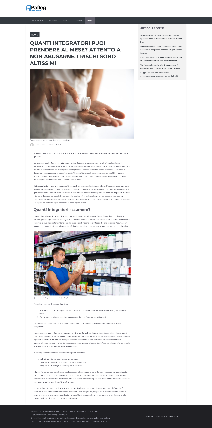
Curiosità (78, 20)
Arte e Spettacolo (36, 20)
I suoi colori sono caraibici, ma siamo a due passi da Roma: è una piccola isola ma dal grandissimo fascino (161, 49)
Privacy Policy (161, 416)
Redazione (173, 416)
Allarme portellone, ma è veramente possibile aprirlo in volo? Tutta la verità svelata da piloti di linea (161, 38)
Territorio (66, 20)
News (89, 20)
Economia (53, 20)
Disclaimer (149, 416)
